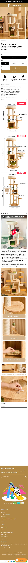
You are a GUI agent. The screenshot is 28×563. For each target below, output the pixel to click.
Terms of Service (4, 536)
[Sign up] (25, 476)
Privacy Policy (4, 534)
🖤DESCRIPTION (4, 213)
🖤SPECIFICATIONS (5, 84)
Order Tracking (4, 527)
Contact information (14, 555)
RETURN (3, 406)
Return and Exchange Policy (7, 532)
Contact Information (5, 514)
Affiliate (2, 521)
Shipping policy (4, 538)
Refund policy (10, 554)
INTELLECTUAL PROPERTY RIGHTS (8, 518)
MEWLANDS (11, 552)
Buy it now (14, 71)
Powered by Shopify (18, 552)
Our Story (3, 512)
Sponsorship (3, 516)
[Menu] (1, 5)
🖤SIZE (2, 99)
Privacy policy (4, 554)
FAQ (2, 530)
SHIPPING (3, 403)
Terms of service (17, 554)
